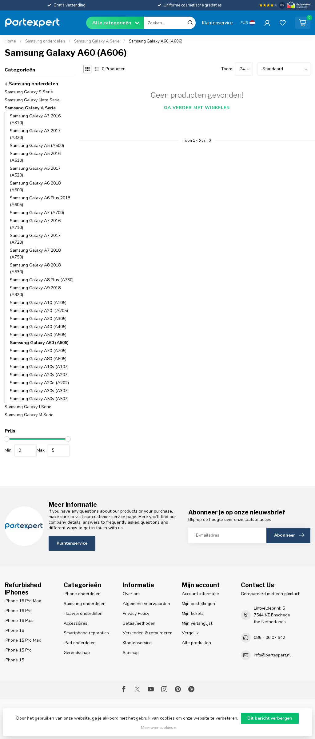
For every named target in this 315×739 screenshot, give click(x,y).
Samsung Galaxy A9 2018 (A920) (35, 291)
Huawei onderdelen (83, 613)
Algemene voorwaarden (146, 604)
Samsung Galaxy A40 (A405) (38, 327)
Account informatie (200, 594)
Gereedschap (77, 653)
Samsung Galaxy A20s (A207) (39, 375)
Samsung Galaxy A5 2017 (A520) (35, 171)
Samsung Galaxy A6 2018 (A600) (35, 186)
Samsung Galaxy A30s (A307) (39, 391)
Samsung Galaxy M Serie (29, 415)
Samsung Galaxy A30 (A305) (38, 319)
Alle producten (196, 643)
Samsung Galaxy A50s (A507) (39, 399)
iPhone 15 (14, 660)
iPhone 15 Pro (18, 650)
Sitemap (131, 653)
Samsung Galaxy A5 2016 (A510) (35, 157)
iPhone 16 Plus (19, 620)
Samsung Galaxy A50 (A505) (38, 335)
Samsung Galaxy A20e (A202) (39, 383)
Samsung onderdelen (45, 41)
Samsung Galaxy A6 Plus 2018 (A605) (40, 201)
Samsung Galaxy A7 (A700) (37, 213)
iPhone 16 (14, 630)
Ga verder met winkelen (197, 108)
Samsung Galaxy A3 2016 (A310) (35, 119)
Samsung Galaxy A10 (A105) (38, 303)
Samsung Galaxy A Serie (97, 41)
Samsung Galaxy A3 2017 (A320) (35, 134)
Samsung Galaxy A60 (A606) (155, 41)
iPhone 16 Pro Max (23, 601)
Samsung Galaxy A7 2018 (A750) (35, 253)
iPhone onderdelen (82, 594)
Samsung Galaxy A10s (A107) (39, 367)
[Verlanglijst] (283, 23)
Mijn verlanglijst (197, 623)
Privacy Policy (136, 613)
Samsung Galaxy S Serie (29, 92)
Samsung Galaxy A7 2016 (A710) (35, 224)
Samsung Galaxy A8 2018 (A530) (35, 268)
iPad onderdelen (80, 643)
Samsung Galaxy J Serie (28, 407)
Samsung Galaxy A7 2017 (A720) (35, 239)
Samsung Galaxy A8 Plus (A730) (42, 280)
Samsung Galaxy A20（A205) (39, 311)
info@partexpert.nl (272, 655)
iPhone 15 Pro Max (23, 640)
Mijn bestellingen (198, 604)
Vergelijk (190, 633)
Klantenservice (217, 22)
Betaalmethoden (139, 623)
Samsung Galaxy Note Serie (32, 100)
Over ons (132, 594)
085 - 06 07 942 (269, 637)
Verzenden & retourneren (148, 633)
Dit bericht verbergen (269, 718)
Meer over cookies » (158, 727)
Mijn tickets (193, 613)
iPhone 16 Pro (18, 611)
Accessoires (75, 623)
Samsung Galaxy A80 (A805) (38, 359)
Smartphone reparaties (86, 633)
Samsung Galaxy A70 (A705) (38, 351)
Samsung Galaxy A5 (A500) (37, 145)
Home (10, 41)
